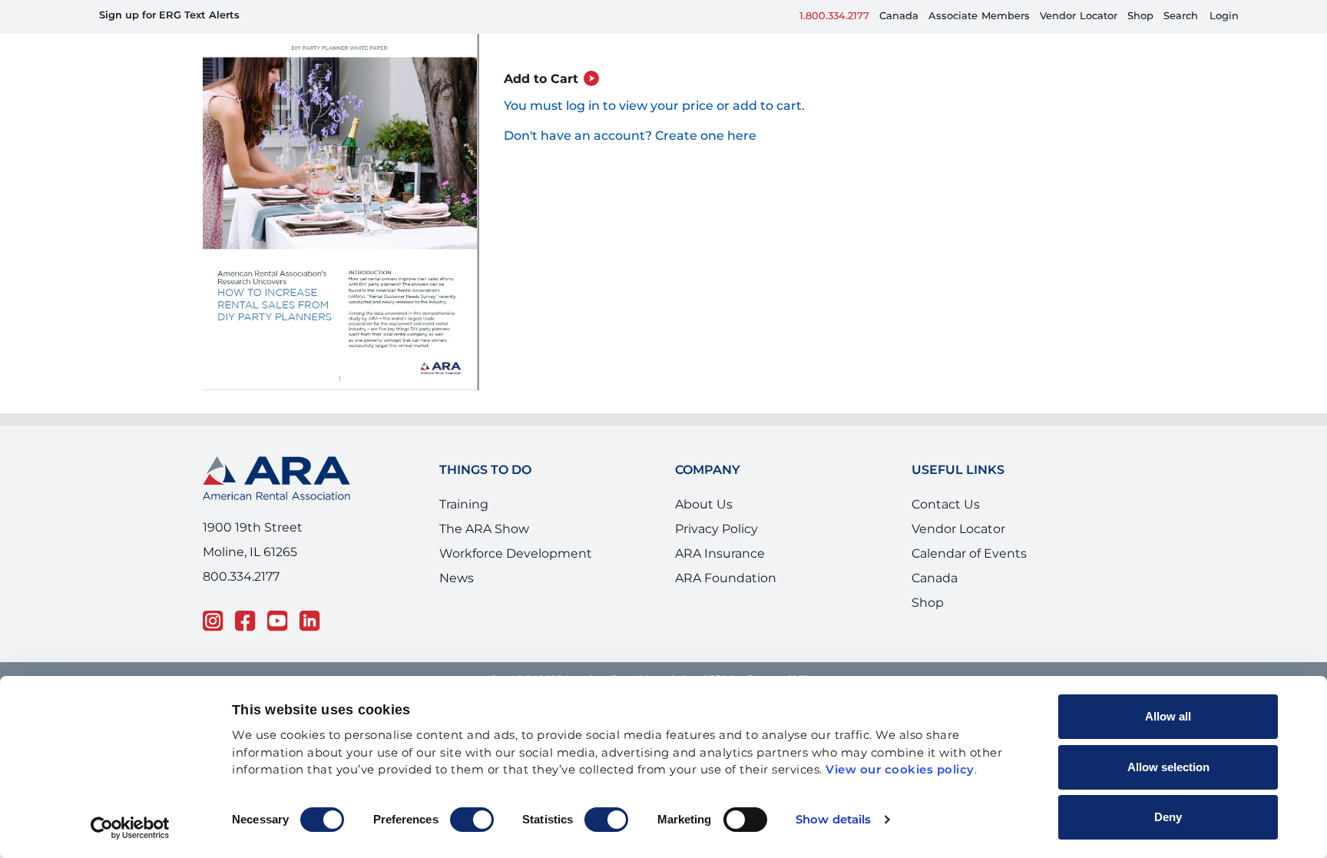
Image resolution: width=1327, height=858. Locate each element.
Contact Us (946, 518)
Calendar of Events (969, 568)
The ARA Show (484, 543)
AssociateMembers (979, 16)
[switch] (472, 819)
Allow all (1168, 716)
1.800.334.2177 (834, 16)
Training (463, 518)
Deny (1168, 816)
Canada (898, 16)
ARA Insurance (720, 568)
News (456, 592)
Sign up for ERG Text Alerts (169, 16)
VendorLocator (1078, 16)
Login (1224, 17)
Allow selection (1168, 767)
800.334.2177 (241, 590)
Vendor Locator (958, 543)
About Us (704, 518)
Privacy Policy (716, 543)
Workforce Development (515, 568)
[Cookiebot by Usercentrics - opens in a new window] (130, 828)
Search (1180, 16)
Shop (1140, 16)
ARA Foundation (725, 592)
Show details (833, 820)
